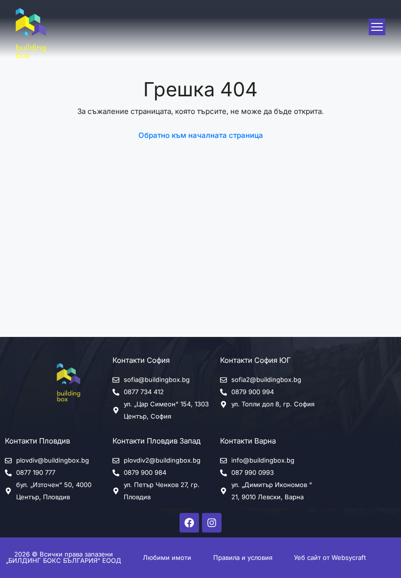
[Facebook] (189, 523)
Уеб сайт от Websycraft (330, 557)
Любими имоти (167, 557)
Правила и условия (242, 557)
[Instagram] (212, 523)
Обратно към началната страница (200, 135)
